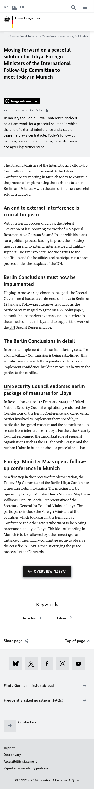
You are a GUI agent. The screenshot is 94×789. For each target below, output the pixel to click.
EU (46, 442)
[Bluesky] (17, 663)
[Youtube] (80, 663)
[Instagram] (64, 663)
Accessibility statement (20, 761)
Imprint (9, 748)
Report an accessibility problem (26, 768)
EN (14, 7)
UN (68, 229)
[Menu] (85, 7)
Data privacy (12, 755)
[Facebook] (48, 663)
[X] (33, 663)
